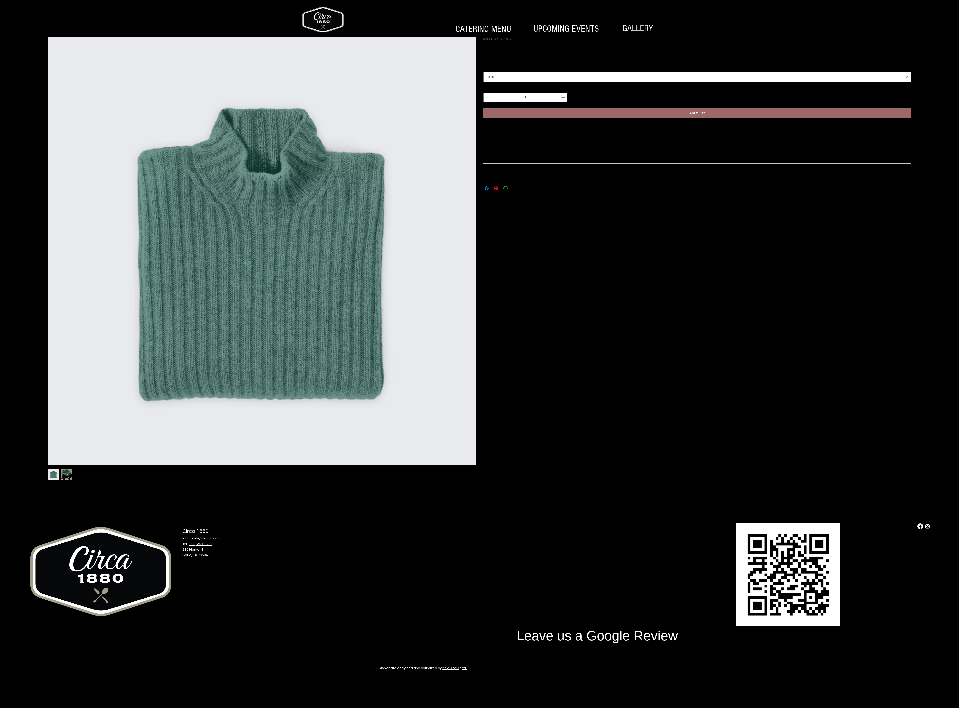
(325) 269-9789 (200, 544)
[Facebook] (920, 526)
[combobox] (697, 77)
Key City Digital (454, 668)
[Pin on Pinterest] (496, 188)
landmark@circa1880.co (202, 538)
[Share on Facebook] (487, 188)
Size (487, 67)
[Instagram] (927, 526)
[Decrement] (487, 97)
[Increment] (563, 97)
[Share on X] (515, 188)
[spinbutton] (525, 97)
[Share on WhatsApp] (506, 188)
